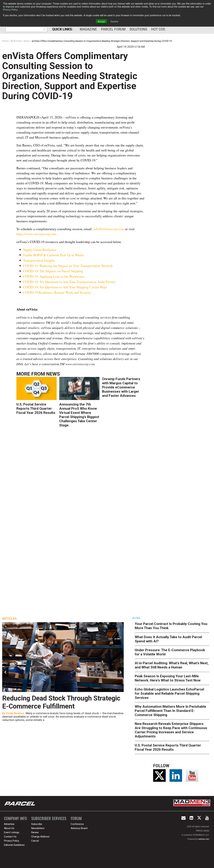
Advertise (9, 824)
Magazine (88, 29)
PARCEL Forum (113, 29)
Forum (76, 818)
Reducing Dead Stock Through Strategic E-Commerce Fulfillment (61, 702)
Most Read (136, 618)
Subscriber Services (48, 818)
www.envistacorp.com (80, 364)
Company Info (15, 818)
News (53, 374)
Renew (35, 832)
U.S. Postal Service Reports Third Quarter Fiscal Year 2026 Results (35, 408)
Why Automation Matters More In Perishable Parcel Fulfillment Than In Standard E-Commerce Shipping (170, 711)
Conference (77, 824)
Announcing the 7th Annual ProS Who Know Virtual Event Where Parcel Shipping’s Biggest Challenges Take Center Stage (79, 414)
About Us (9, 828)
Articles (9, 618)
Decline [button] (114, 21)
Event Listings (11, 832)
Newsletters (37, 828)
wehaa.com (203, 839)
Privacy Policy (10, 9)
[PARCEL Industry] (20, 803)
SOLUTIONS (138, 29)
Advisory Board (79, 828)
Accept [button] (101, 21)
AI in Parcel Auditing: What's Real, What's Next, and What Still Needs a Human (171, 665)
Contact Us (10, 836)
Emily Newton (15, 713)
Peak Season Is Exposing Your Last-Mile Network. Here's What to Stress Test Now (167, 678)
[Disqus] (80, 478)
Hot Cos (158, 29)
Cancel (35, 840)
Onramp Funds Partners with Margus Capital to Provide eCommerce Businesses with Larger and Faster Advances (121, 387)
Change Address (40, 836)
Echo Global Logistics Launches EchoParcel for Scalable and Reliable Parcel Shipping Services (169, 693)
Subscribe (36, 824)
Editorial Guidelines (14, 844)
